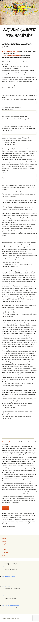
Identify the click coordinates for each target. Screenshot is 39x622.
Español (4, 541)
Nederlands (5, 547)
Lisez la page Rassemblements (11, 55)
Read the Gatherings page (10, 51)
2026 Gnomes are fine (8, 567)
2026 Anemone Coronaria (8, 576)
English (4, 538)
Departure (5, 178)
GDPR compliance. (7, 442)
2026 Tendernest (6, 596)
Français (4, 544)
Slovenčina (5, 552)
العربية (3, 555)
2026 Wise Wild (6, 586)
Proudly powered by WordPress (10, 618)
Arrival (4, 173)
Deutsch (4, 549)
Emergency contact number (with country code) (18, 128)
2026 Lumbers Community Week (10, 605)
